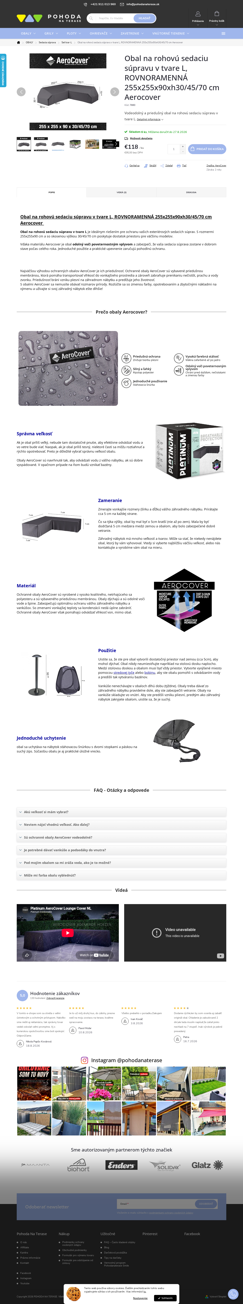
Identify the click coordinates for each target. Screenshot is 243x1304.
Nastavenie (140, 1298)
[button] (233, 1294)
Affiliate (24, 1247)
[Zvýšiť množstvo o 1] (183, 146)
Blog (106, 1247)
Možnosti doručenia (141, 138)
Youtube (24, 1283)
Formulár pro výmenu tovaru (78, 1255)
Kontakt (24, 1263)
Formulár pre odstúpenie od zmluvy (77, 1262)
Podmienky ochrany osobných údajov (73, 1244)
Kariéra (24, 1252)
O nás (23, 1242)
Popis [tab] (52, 192)
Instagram (25, 1278)
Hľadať (144, 18)
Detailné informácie (148, 119)
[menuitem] (28, 33)
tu (145, 1291)
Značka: (216, 165)
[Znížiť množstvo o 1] (183, 151)
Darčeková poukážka (115, 1252)
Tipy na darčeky (112, 1257)
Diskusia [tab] (191, 192)
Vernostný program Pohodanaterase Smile (116, 1264)
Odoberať (206, 1204)
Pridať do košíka (210, 149)
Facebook (25, 1273)
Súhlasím (167, 1298)
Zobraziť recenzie (55, 998)
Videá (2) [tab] (121, 192)
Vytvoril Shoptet (218, 1296)
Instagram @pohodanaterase (126, 1060)
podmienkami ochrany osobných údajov (171, 1212)
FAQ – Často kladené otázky (119, 1242)
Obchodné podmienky (74, 1250)
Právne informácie (30, 1257)
